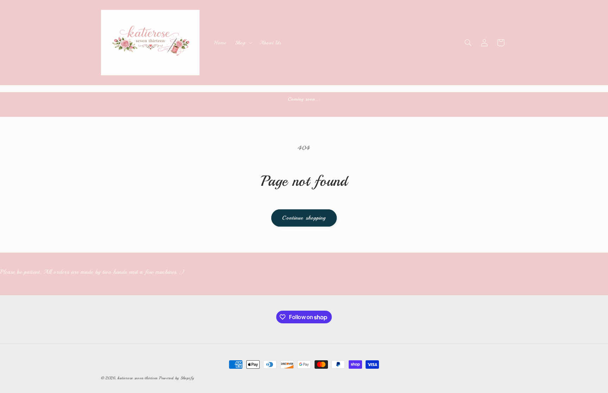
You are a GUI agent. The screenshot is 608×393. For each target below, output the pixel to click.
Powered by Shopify (176, 377)
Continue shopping (304, 217)
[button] (242, 42)
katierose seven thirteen (138, 377)
